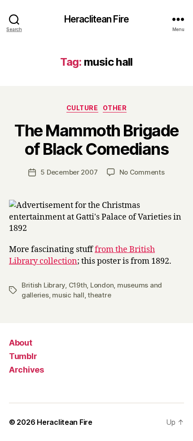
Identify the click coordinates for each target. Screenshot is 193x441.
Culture (82, 108)
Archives (26, 369)
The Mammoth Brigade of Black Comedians (96, 140)
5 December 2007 (68, 172)
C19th (78, 285)
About (20, 342)
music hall (68, 295)
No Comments (142, 172)
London (102, 285)
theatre (99, 295)
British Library (43, 285)
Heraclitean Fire (96, 19)
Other (115, 108)
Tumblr (23, 356)
